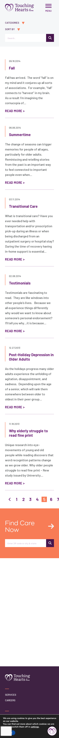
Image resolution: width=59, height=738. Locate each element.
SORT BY (10, 29)
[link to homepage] (19, 7)
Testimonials (20, 283)
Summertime (20, 134)
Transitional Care (23, 206)
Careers (10, 700)
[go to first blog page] (9, 499)
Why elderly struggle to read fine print (28, 433)
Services (10, 694)
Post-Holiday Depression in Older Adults (31, 356)
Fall (12, 68)
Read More (13, 111)
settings (35, 726)
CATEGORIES (12, 22)
